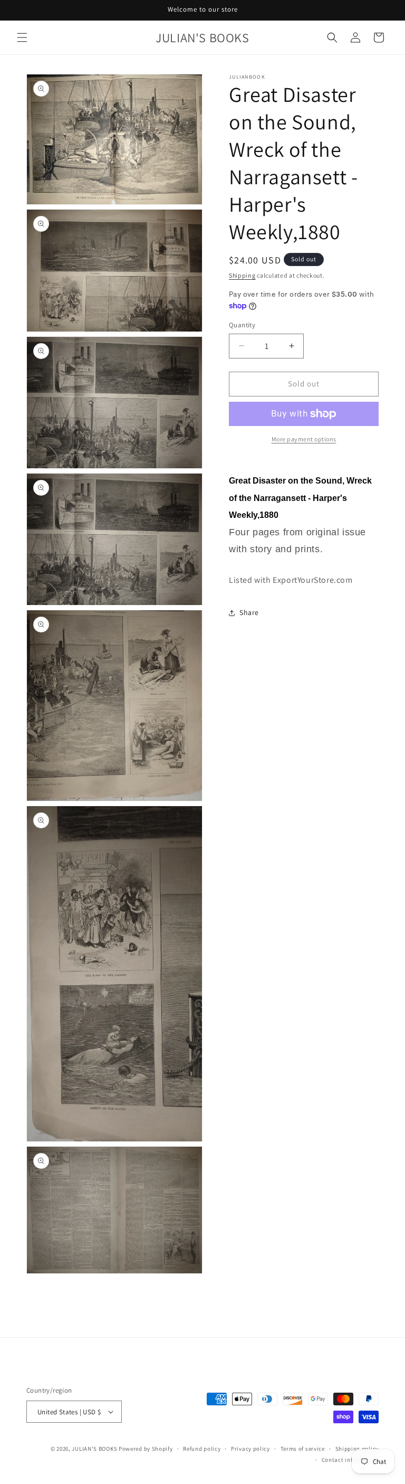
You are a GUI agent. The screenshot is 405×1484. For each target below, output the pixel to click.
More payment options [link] (304, 439)
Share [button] (249, 612)
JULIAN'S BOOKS (94, 1448)
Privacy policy (250, 1448)
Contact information (350, 1459)
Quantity (242, 324)
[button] (22, 37)
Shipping (242, 275)
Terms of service (303, 1448)
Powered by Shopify (146, 1448)
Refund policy (201, 1448)
